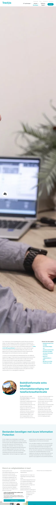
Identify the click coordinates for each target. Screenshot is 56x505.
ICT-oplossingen (27, 3)
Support (43, 5)
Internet (35, 3)
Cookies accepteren (14, 500)
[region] (14, 497)
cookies (11, 497)
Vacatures (45, 1)
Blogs (40, 1)
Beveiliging (35, 5)
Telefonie (43, 3)
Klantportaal (35, 1)
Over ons (50, 1)
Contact (50, 4)
